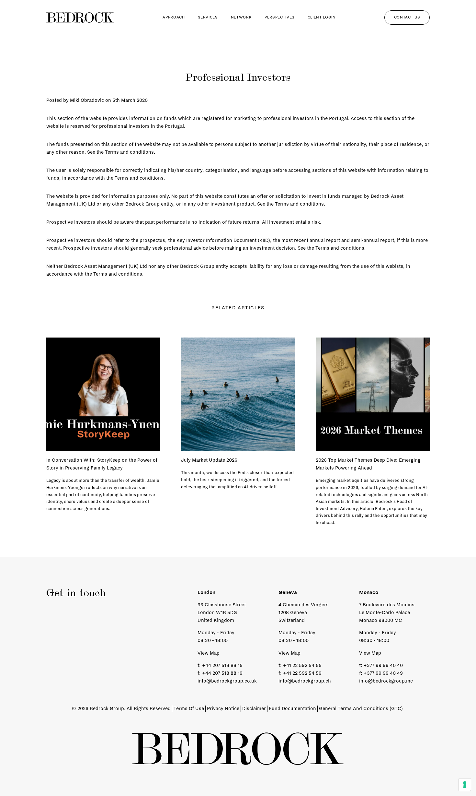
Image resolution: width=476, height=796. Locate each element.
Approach (174, 17)
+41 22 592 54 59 (302, 673)
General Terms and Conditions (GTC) (361, 708)
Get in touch (76, 593)
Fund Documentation (292, 708)
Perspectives (280, 17)
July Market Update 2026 (209, 460)
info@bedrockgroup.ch (304, 680)
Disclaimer (254, 708)
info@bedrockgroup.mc (386, 680)
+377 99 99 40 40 (383, 665)
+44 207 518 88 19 (222, 673)
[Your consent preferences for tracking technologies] (465, 784)
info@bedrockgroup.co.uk (227, 680)
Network (241, 17)
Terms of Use (189, 708)
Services (208, 17)
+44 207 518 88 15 (222, 665)
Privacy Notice (223, 708)
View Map (209, 653)
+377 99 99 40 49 (383, 673)
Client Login (322, 17)
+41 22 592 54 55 (302, 665)
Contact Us (407, 17)
